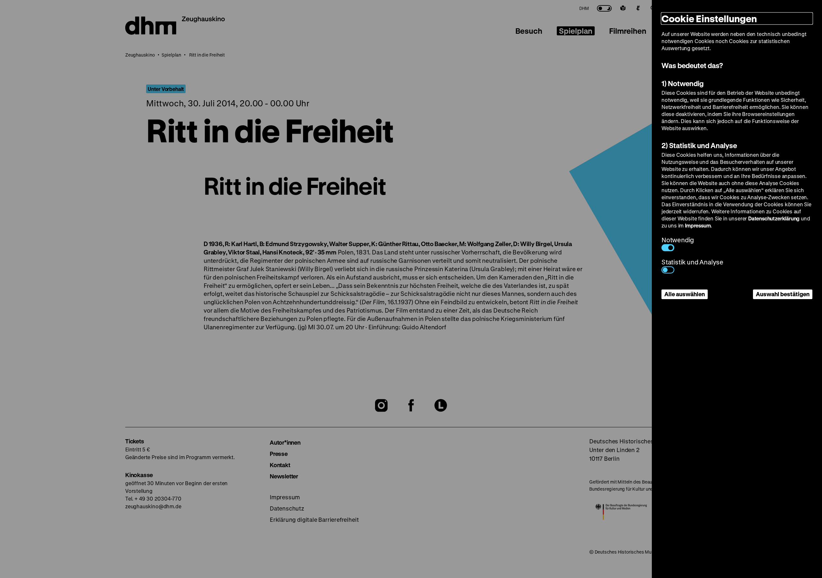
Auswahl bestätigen (782, 294)
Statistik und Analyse (692, 262)
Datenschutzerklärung (774, 218)
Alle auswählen (684, 294)
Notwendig (677, 240)
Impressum (698, 225)
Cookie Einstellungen (709, 18)
